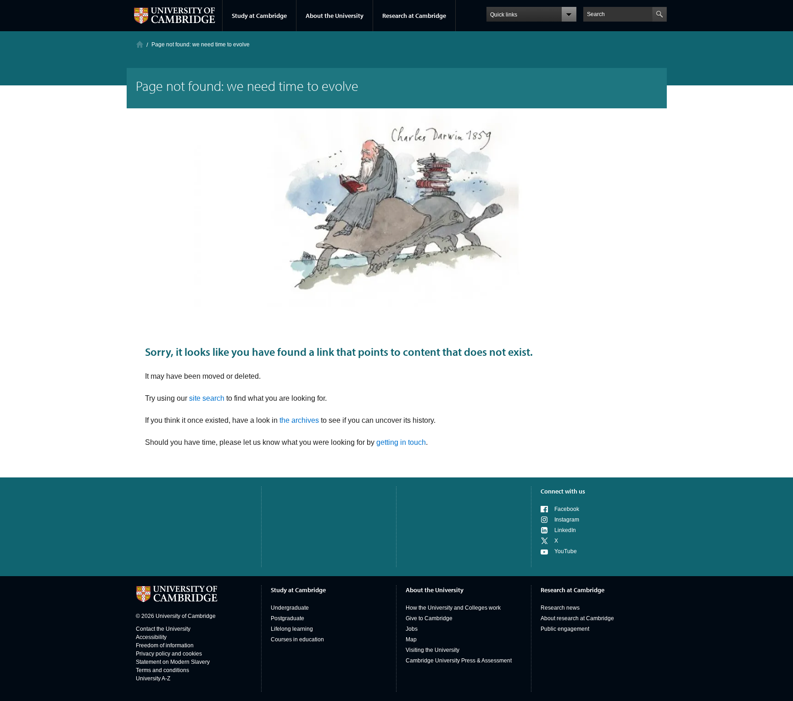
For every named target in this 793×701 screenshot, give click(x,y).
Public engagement (565, 629)
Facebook (566, 509)
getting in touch (401, 442)
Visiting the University (432, 650)
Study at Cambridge (259, 15)
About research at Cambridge (577, 618)
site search (206, 398)
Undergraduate (290, 608)
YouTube (565, 551)
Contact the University (163, 629)
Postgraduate (287, 618)
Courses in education (297, 639)
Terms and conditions (162, 670)
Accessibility (151, 637)
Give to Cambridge (429, 618)
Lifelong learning (292, 629)
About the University (334, 15)
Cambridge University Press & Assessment (459, 660)
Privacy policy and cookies (169, 654)
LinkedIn (565, 530)
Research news (560, 608)
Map (411, 639)
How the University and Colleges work (453, 608)
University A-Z (153, 678)
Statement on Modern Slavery (173, 662)
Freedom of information (165, 645)
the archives (299, 420)
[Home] (140, 44)
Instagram (566, 519)
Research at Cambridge (414, 15)
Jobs (412, 629)
